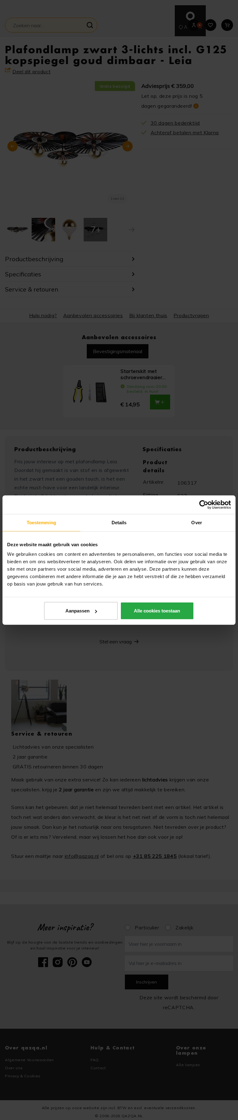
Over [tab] (196, 522)
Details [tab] (119, 522)
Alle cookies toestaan (157, 610)
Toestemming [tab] (41, 522)
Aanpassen (77, 610)
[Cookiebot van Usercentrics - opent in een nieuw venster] (204, 504)
